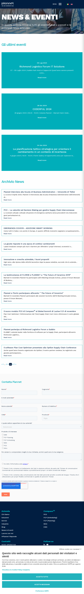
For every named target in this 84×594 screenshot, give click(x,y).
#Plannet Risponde (9, 536)
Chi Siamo (5, 514)
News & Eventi (7, 530)
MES (45, 524)
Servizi (4, 521)
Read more (42, 78)
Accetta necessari (42, 584)
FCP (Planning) (49, 521)
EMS (45, 527)
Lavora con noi (7, 533)
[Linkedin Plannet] (44, 545)
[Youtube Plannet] (47, 545)
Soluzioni (5, 518)
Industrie (5, 524)
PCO (45, 514)
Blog (3, 527)
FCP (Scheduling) (50, 518)
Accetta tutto (42, 577)
